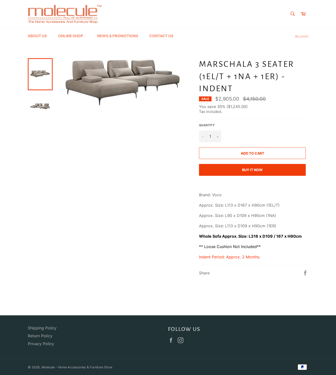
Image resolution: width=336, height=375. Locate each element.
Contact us (161, 36)
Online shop (71, 36)
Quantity (207, 125)
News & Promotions (117, 36)
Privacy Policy (41, 343)
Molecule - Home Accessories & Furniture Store (77, 367)
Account (301, 36)
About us (37, 36)
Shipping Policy (42, 327)
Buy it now (252, 170)
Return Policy (40, 335)
